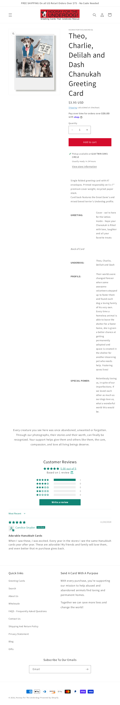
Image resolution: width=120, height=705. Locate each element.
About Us (13, 596)
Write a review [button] (60, 502)
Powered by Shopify (49, 697)
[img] (17, 522)
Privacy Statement (19, 633)
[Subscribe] (87, 669)
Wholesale (14, 603)
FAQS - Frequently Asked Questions (28, 611)
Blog (11, 641)
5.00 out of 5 (68, 468)
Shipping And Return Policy (23, 626)
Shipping (73, 107)
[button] (10, 15)
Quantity (73, 123)
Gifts (11, 649)
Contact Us (14, 618)
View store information (84, 166)
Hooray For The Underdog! (28, 697)
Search (12, 588)
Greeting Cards (17, 580)
